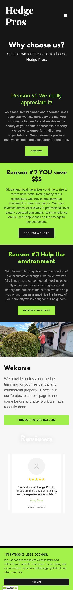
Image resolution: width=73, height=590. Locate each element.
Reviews (36, 151)
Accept (36, 582)
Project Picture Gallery (36, 420)
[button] (65, 15)
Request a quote (36, 233)
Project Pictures (36, 310)
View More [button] (36, 500)
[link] (26, 24)
